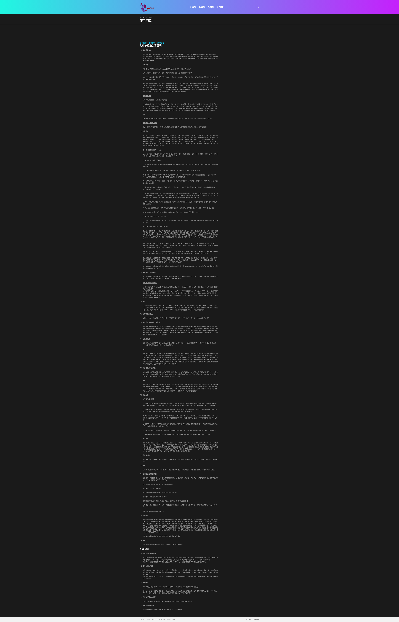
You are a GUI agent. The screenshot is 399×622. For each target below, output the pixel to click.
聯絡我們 (256, 619)
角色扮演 (220, 7)
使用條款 (249, 619)
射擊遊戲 (202, 7)
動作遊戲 (193, 7)
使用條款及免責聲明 (148, 43)
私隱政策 (160, 43)
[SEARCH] (258, 7)
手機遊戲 (211, 7)
